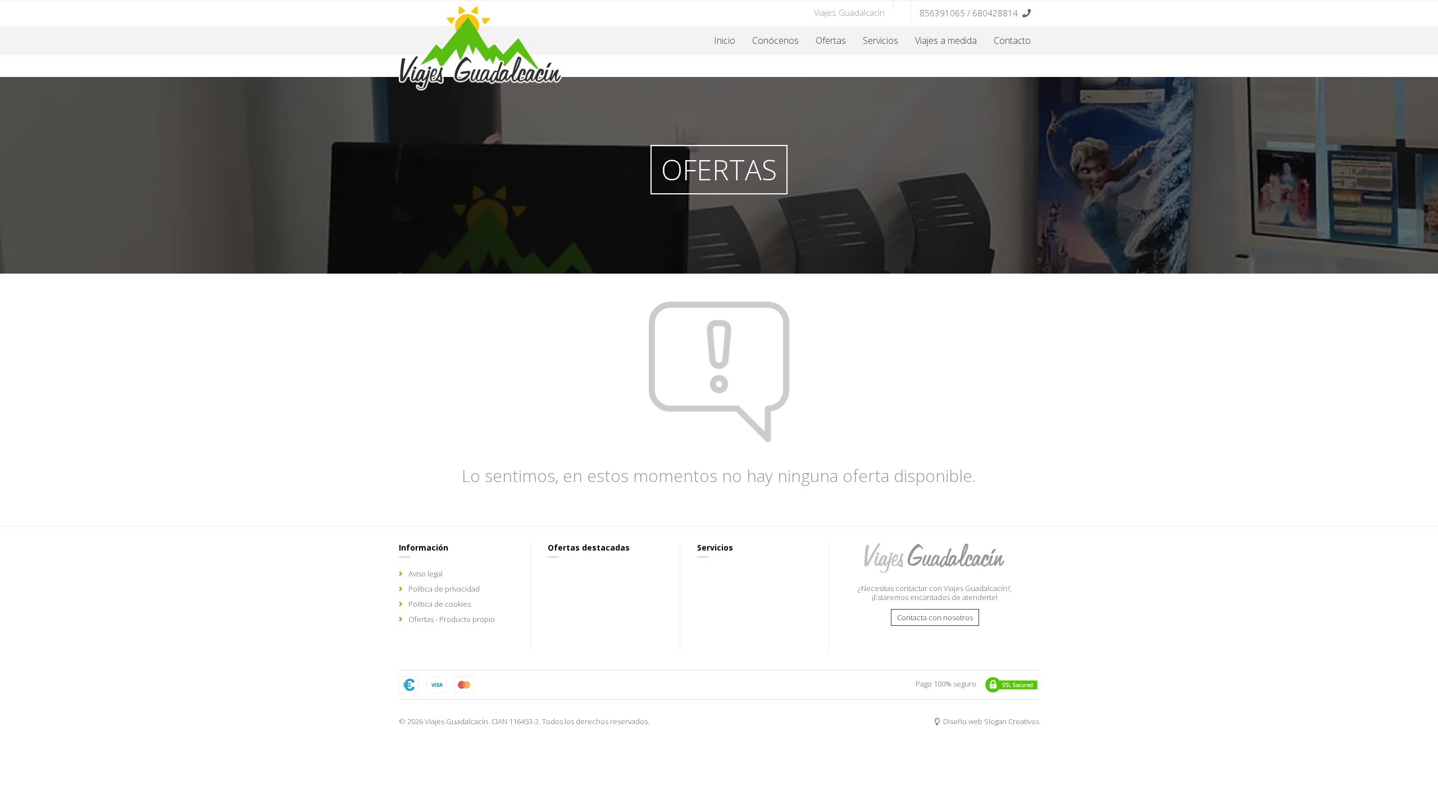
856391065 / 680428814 (969, 13)
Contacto (1012, 40)
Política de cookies (439, 604)
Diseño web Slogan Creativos (990, 721)
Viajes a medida (946, 40)
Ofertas (831, 40)
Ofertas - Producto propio (451, 619)
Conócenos (775, 40)
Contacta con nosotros (935, 617)
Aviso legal (425, 574)
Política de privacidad (444, 589)
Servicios (880, 40)
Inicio (724, 40)
